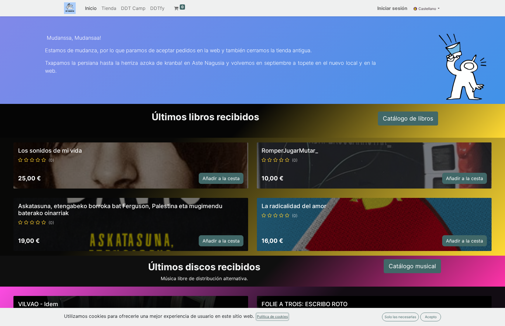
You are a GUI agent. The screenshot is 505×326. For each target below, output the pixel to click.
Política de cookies (272, 316)
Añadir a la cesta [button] (221, 178)
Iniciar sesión (392, 8)
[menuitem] (91, 8)
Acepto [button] (431, 317)
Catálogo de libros (408, 118)
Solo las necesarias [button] (400, 317)
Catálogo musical (412, 266)
